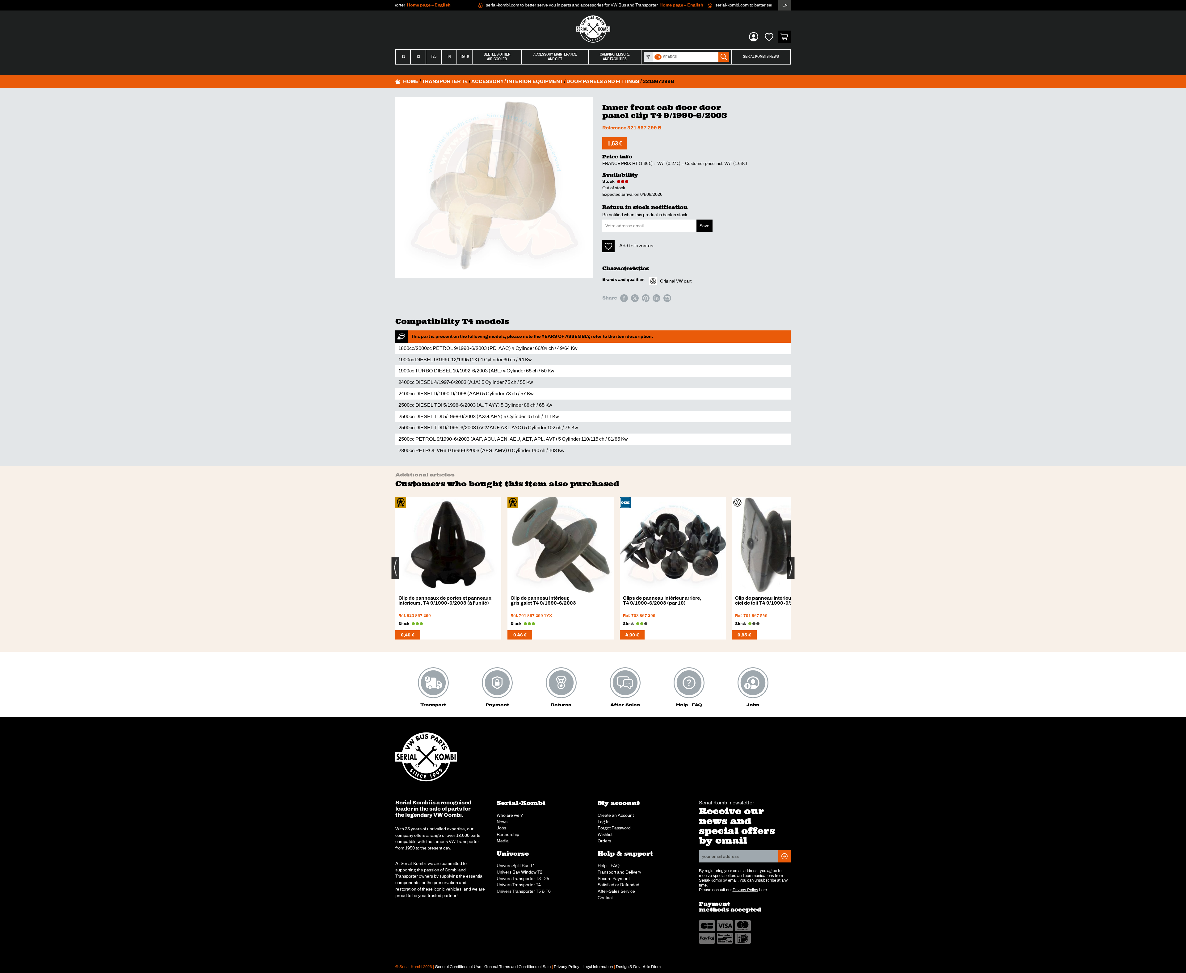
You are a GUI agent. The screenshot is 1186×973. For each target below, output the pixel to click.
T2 (418, 56)
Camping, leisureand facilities (615, 56)
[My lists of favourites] (769, 37)
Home (410, 81)
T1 (403, 56)
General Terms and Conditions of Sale (517, 967)
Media (503, 840)
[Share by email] (667, 298)
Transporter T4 (445, 81)
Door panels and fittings (602, 81)
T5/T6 (464, 56)
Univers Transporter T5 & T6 (524, 891)
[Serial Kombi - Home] (593, 29)
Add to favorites (636, 245)
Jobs (501, 827)
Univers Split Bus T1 (516, 865)
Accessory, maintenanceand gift (555, 56)
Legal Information (597, 967)
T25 (433, 56)
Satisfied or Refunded (618, 884)
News (502, 821)
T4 (449, 56)
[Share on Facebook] (624, 298)
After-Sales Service (616, 891)
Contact (605, 897)
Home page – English (404, 5)
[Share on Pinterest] (646, 298)
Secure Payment (614, 878)
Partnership (508, 834)
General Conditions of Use (458, 967)
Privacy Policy (745, 890)
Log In (604, 821)
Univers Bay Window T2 (519, 872)
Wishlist (605, 834)
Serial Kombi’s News (761, 56)
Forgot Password (614, 827)
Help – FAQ (609, 865)
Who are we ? (510, 815)
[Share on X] (635, 298)
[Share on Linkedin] (656, 298)
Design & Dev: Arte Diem (638, 967)
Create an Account (616, 815)
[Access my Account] (753, 37)
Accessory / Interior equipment (517, 81)
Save (704, 225)
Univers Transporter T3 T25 (523, 878)
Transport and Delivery (619, 872)
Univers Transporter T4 (519, 884)
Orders (604, 840)
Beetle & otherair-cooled (497, 56)
